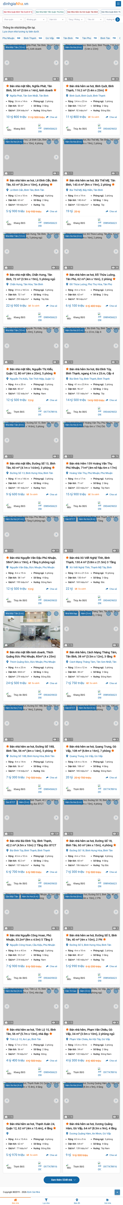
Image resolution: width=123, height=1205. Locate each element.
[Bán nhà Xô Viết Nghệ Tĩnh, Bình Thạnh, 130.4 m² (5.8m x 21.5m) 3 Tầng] (91, 534)
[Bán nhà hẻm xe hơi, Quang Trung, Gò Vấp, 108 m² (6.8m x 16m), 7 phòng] (91, 723)
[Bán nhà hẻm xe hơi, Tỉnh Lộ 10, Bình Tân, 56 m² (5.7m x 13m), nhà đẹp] (31, 1006)
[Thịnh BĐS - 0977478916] (9, 412)
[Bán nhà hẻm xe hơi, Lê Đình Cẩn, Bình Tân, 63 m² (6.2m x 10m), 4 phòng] (31, 157)
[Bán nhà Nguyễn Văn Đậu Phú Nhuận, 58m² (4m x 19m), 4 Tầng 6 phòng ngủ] (31, 534)
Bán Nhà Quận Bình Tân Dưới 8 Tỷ (18, 12)
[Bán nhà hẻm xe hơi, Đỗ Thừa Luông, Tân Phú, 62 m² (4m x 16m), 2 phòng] (91, 251)
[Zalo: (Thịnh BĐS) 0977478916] (40, 412)
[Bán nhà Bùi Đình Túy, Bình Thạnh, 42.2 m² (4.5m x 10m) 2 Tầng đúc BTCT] (31, 817)
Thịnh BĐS (19, 411)
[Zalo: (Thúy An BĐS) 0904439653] (99, 129)
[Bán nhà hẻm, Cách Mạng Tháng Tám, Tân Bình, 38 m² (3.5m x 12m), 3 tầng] (91, 629)
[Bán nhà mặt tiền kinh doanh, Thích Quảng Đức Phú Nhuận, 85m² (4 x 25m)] (31, 629)
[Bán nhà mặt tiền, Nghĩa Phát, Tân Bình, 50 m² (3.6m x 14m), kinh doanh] (31, 63)
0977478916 (50, 411)
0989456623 (50, 128)
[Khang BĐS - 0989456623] (9, 129)
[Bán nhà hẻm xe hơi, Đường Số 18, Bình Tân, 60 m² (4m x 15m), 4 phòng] (91, 817)
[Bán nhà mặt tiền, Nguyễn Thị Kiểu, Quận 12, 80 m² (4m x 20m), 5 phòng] (31, 346)
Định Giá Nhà (33, 1192)
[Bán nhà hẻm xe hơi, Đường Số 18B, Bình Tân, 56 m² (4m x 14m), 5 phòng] (31, 723)
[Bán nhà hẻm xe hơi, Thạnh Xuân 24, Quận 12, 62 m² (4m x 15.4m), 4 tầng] (31, 1101)
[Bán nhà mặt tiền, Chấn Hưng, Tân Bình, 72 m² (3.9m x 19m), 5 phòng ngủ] (31, 251)
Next (56, 62)
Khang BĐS (19, 128)
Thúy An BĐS (80, 128)
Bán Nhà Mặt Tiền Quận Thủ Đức (50, 12)
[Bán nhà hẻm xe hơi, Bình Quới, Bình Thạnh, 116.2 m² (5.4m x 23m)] (91, 63)
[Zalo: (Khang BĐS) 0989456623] (40, 129)
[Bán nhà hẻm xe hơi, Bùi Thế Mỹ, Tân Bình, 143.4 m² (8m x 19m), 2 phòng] (91, 157)
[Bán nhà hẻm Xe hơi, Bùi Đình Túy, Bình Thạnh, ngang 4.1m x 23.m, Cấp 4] (91, 346)
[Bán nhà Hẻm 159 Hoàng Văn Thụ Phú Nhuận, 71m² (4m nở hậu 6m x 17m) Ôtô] (91, 440)
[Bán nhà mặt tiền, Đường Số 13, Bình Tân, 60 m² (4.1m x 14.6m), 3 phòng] (31, 440)
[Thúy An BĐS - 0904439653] (69, 129)
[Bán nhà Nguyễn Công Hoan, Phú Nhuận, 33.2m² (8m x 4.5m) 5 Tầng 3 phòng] (31, 912)
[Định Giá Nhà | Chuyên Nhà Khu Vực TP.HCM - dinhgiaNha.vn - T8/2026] (16, 4)
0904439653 (110, 128)
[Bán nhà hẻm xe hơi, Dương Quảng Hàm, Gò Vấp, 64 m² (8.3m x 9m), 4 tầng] (91, 1101)
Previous (66, 62)
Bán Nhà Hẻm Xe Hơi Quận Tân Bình (82, 12)
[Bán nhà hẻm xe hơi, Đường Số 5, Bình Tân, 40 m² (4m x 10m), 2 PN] (91, 912)
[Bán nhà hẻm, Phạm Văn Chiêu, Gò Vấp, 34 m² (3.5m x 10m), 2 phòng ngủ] (91, 1006)
